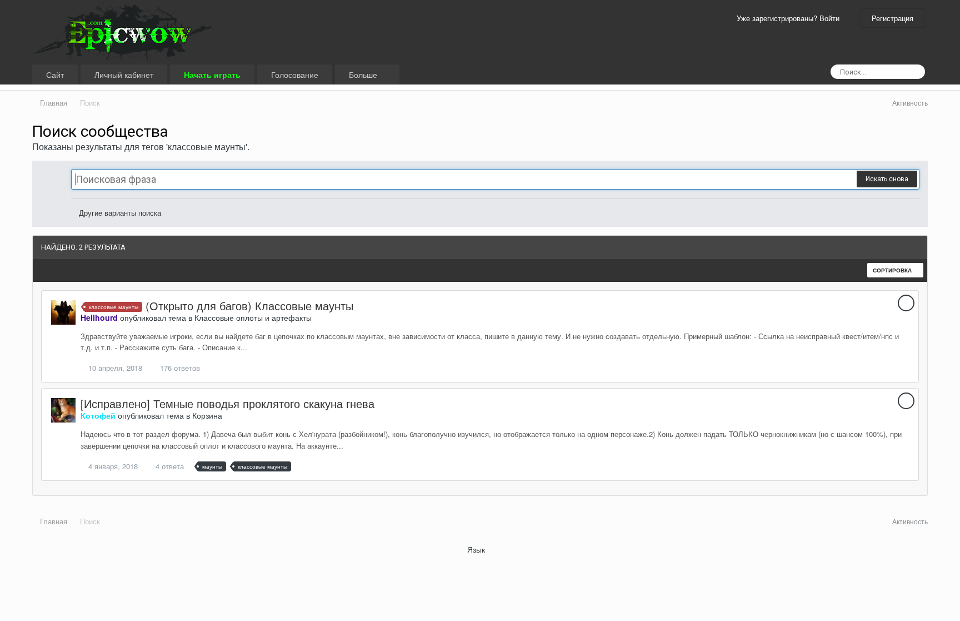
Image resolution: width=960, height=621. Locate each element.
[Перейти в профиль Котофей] (63, 410)
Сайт (55, 74)
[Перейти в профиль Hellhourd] (63, 312)
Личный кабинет (123, 74)
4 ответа (168, 466)
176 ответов (179, 367)
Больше (364, 74)
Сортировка (893, 270)
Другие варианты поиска (119, 212)
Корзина (207, 415)
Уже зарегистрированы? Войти (790, 18)
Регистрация (892, 18)
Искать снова (887, 179)
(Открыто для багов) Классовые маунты (249, 305)
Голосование (294, 74)
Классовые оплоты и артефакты (253, 317)
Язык (477, 549)
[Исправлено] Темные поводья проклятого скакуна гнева (227, 403)
